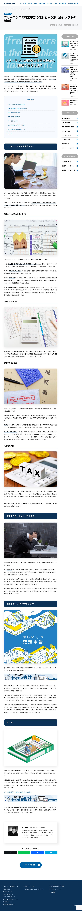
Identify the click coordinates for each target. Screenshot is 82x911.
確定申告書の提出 (14, 117)
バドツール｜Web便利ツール (10, 886)
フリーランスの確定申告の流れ (16, 104)
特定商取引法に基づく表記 (57, 886)
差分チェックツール (7, 891)
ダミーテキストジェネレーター (10, 899)
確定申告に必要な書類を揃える (17, 108)
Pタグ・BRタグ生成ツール (9, 897)
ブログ (8, 9)
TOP (5, 9)
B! (51, 852)
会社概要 (53, 892)
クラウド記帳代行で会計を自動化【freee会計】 (18, 792)
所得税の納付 (13, 121)
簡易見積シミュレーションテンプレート (34, 889)
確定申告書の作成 (14, 112)
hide (32, 99)
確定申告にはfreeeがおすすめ (16, 129)
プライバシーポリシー (56, 889)
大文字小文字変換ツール (8, 904)
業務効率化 (14, 9)
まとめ (9, 133)
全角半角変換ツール (7, 902)
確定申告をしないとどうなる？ (16, 125)
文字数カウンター (7, 889)
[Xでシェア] (10, 852)
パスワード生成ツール (8, 894)
